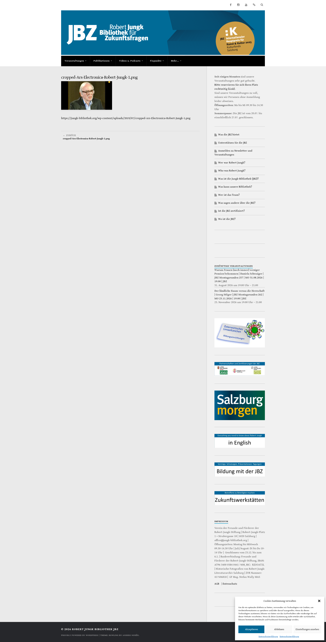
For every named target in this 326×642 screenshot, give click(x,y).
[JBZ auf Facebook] (231, 5)
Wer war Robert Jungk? (231, 162)
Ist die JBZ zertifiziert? (231, 211)
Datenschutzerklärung (268, 636)
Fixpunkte (155, 61)
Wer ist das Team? (229, 195)
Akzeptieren (251, 629)
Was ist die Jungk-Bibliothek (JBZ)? (238, 178)
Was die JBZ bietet (228, 134)
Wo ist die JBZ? (227, 219)
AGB (216, 583)
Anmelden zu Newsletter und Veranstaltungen (233, 152)
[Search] (262, 5)
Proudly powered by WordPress (79, 635)
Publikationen (102, 61)
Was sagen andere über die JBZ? (236, 203)
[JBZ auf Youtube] (246, 5)
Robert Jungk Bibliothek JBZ (95, 629)
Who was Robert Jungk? (231, 170)
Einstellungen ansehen (307, 629)
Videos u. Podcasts (130, 61)
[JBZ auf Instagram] (238, 5)
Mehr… (175, 61)
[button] (319, 601)
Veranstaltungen (74, 61)
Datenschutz (230, 583)
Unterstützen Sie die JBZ (232, 142)
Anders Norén (131, 635)
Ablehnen (279, 629)
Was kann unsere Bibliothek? (235, 186)
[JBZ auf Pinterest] (254, 5)
